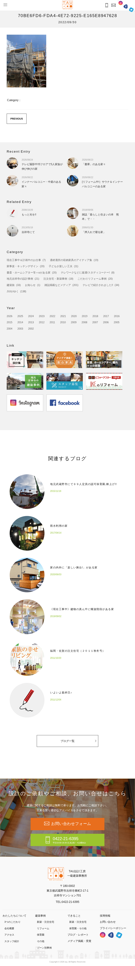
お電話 (106, 5)
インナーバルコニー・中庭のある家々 (41, 182)
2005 (116, 322)
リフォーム (43, 928)
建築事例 (40, 915)
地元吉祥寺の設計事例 (20, 278)
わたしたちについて (14, 915)
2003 (20, 328)
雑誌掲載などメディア (57, 284)
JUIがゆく (13, 291)
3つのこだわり (12, 921)
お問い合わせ (108, 921)
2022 (52, 316)
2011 (52, 322)
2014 (20, 322)
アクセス (9, 934)
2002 (31, 328)
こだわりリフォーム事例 (92, 278)
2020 (74, 316)
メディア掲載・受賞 (79, 940)
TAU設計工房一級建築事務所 (77, 873)
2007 (95, 322)
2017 (106, 316)
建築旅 (11, 284)
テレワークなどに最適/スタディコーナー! (85, 272)
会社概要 (9, 928)
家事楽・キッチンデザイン (22, 266)
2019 (84, 316)
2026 (9, 316)
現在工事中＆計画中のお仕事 (24, 260)
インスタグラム (120, 3)
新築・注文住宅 (45, 921)
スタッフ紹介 (11, 941)
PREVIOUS (16, 118)
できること (74, 915)
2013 (31, 322)
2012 (41, 322)
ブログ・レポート (78, 934)
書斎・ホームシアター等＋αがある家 (28, 272)
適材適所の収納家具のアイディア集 (71, 260)
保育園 (40, 934)
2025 (20, 316)
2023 (41, 316)
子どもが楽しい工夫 (60, 266)
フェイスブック (125, 6)
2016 (117, 316)
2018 (95, 316)
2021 (63, 316)
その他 (40, 941)
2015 (9, 322)
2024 (31, 316)
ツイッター (131, 9)
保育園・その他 (77, 928)
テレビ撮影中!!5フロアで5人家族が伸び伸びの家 (42, 164)
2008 (84, 322)
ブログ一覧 (67, 740)
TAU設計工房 (67, 5)
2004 (9, 328)
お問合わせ (113, 5)
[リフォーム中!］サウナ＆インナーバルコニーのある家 (102, 182)
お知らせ (30, 284)
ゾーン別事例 (44, 947)
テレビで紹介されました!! (98, 284)
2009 (73, 322)
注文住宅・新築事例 (55, 278)
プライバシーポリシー (113, 928)
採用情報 (105, 915)
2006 (106, 322)
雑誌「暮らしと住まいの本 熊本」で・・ (100, 214)
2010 (63, 322)
